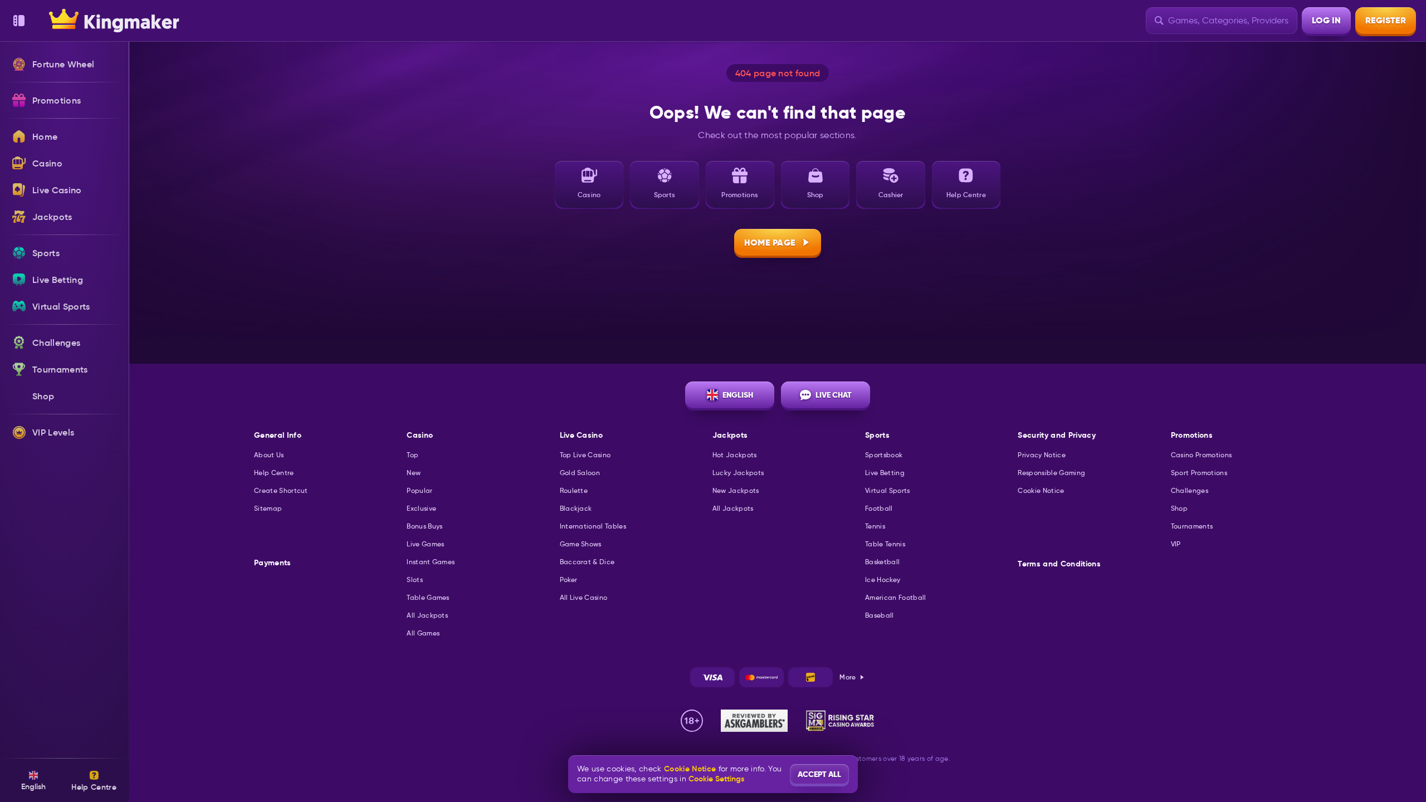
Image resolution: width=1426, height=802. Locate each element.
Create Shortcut (281, 490)
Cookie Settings (716, 778)
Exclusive (421, 508)
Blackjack (576, 508)
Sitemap (268, 508)
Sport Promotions (1199, 472)
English (737, 395)
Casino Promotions (1201, 455)
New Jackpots (735, 490)
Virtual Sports (887, 490)
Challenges (1189, 490)
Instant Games (431, 562)
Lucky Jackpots (738, 472)
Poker (569, 579)
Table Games (428, 597)
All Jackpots (427, 615)
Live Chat (833, 395)
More (847, 677)
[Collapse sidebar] (19, 20)
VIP (1176, 544)
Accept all (819, 774)
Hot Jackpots (734, 455)
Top (412, 455)
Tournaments (1192, 526)
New (414, 472)
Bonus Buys (424, 526)
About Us (269, 455)
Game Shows (581, 544)
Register (1385, 20)
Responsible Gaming (1051, 472)
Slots (415, 579)
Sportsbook (883, 455)
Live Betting (885, 472)
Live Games (425, 544)
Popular (419, 490)
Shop (1179, 508)
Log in (1326, 20)
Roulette (574, 490)
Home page (770, 242)
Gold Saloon (580, 472)
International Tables (593, 526)
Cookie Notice (1041, 490)
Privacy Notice (1041, 455)
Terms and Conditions (1059, 564)
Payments (272, 563)
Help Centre (274, 472)
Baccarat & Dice (587, 562)
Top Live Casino (585, 455)
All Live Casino (584, 597)
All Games (423, 633)
